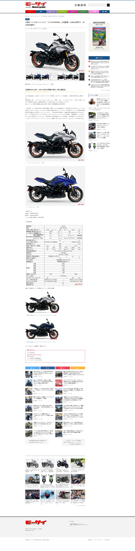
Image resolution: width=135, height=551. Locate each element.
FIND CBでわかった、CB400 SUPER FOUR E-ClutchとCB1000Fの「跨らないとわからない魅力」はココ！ (43, 373)
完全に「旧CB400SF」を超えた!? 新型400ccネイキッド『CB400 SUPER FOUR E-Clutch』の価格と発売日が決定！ (43, 382)
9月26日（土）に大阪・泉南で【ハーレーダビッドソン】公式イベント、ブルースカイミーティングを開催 (103, 135)
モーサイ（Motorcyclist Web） (36, 539)
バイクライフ (96, 120)
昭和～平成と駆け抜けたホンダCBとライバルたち (79, 525)
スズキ (38, 28)
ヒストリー (83, 11)
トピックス (30, 11)
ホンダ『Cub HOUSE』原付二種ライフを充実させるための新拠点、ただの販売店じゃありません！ (73, 390)
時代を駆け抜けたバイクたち (75, 523)
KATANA (35, 28)
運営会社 (90, 539)
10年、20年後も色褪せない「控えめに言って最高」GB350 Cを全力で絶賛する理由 (73, 431)
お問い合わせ (107, 539)
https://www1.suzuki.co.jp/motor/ (34, 354)
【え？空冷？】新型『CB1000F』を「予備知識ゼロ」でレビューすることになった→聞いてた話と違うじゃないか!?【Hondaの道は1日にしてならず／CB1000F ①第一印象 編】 (73, 407)
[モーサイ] (35, 7)
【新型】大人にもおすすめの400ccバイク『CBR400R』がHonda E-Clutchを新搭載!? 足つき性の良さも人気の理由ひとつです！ (73, 398)
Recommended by (79, 505)
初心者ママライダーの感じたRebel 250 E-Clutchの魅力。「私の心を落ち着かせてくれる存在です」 (43, 407)
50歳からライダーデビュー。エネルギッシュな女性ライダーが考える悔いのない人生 (43, 423)
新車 (41, 11)
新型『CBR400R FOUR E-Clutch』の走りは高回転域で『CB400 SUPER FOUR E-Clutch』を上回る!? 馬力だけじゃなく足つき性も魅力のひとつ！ (73, 373)
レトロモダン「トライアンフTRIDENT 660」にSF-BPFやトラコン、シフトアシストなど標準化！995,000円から (72, 442)
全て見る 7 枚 (82, 76)
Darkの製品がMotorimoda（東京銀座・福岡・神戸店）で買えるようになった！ (37, 441)
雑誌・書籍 (104, 11)
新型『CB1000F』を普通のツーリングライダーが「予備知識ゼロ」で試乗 (43, 397)
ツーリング (73, 11)
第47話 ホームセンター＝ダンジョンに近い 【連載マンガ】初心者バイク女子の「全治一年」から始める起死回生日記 (103, 102)
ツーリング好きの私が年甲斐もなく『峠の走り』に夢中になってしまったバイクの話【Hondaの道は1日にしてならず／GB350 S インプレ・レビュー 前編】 (43, 432)
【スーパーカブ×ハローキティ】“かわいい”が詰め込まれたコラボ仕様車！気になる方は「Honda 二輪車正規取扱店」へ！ (73, 382)
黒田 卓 (45, 28)
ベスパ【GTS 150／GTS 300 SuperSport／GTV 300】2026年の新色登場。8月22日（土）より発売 (103, 146)
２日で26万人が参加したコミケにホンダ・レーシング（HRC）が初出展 (103, 125)
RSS (32, 534)
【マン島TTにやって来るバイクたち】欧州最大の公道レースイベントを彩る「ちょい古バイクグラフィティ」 (103, 115)
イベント (95, 140)
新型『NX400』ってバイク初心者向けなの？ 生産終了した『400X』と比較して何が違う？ (73, 423)
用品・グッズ (51, 11)
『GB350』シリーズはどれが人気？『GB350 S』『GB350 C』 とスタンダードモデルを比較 (43, 390)
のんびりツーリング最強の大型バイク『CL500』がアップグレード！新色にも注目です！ (43, 415)
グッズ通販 (94, 11)
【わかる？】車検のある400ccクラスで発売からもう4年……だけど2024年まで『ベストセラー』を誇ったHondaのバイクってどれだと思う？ (73, 415)
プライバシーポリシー (98, 539)
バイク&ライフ (62, 11)
